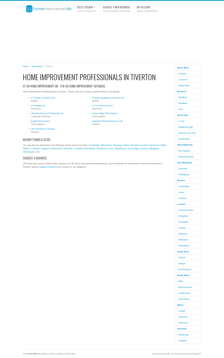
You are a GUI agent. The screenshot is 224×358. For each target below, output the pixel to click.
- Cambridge (183, 186)
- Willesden (182, 239)
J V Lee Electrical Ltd (102, 105)
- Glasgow (182, 340)
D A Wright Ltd (38, 105)
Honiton (144, 148)
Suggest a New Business (116, 7)
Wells (163, 145)
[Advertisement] (112, 38)
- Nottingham (183, 174)
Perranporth (56, 148)
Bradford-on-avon (105, 148)
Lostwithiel (79, 148)
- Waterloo (182, 234)
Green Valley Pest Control (104, 113)
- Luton (180, 192)
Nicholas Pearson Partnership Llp (47, 113)
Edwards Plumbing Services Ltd (107, 121)
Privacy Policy (70, 354)
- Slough (181, 263)
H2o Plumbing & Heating (43, 129)
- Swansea (182, 317)
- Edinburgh (182, 334)
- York (180, 109)
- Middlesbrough (185, 127)
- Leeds (181, 121)
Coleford (35, 148)
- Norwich (181, 198)
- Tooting (181, 228)
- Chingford (182, 216)
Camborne (154, 145)
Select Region (85, 7)
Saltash (26, 148)
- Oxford (181, 257)
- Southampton (184, 269)
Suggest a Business (48, 167)
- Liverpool (182, 79)
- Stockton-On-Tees (186, 133)
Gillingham (154, 148)
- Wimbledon (183, 245)
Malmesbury (106, 145)
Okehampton (29, 152)
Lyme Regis (133, 148)
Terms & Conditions (56, 354)
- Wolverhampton (185, 156)
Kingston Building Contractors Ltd (108, 98)
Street (126, 145)
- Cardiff (181, 311)
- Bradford (182, 97)
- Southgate (182, 222)
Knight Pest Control (40, 121)
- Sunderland (183, 139)
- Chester (181, 73)
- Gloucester (183, 299)
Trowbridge (94, 145)
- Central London (185, 210)
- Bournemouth (184, 287)
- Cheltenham (183, 293)
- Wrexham (182, 323)
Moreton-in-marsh (139, 145)
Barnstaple (90, 148)
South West (37, 66)
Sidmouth (68, 148)
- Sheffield (182, 103)
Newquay (118, 145)
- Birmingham (183, 150)
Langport (45, 148)
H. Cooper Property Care (43, 98)
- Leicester (182, 168)
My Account (144, 7)
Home (26, 66)
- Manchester (183, 85)
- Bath (180, 281)
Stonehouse (120, 148)
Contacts (44, 354)
